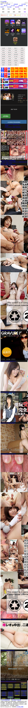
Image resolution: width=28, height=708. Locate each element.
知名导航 (17, 6)
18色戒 (16, 50)
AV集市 (22, 48)
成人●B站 (15, 56)
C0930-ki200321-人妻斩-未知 (15, 89)
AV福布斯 (3, 56)
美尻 (20, 100)
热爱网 (3, 692)
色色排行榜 (3, 687)
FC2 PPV (13, 5)
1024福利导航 (24, 683)
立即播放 (5, 116)
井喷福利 (3, 62)
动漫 (19, 11)
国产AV (5, 5)
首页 (2, 4)
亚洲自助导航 (24, 691)
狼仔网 (16, 52)
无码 (25, 8)
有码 (3, 11)
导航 (25, 11)
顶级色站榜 (17, 687)
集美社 (3, 64)
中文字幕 (23, 4)
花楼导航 (10, 695)
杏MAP (10, 15)
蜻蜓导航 (3, 60)
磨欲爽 (3, 695)
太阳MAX (9, 54)
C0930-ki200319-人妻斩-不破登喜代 (13, 127)
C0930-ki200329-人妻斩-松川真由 (12, 124)
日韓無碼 (6, 89)
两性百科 (9, 52)
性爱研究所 (10, 693)
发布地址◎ (17, 698)
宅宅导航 (24, 695)
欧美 (14, 11)
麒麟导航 (9, 60)
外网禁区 (10, 687)
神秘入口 (15, 48)
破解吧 (17, 693)
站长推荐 (3, 48)
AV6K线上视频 (19, 706)
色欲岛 (3, 50)
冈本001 (9, 56)
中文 (9, 8)
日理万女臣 (24, 685)
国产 (14, 8)
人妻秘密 (22, 60)
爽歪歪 (16, 64)
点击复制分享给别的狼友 (14, 122)
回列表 (6, 125)
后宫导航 (9, 62)
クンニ (24, 100)
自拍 (9, 11)
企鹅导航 (10, 684)
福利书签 (17, 695)
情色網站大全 (10, 697)
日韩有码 (16, 4)
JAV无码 (8, 4)
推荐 (3, 8)
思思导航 (4, 685)
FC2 (19, 8)
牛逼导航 (22, 50)
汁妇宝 (23, 693)
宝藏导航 (17, 685)
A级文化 (22, 52)
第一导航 (24, 15)
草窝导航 (10, 692)
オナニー (21, 101)
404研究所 (22, 62)
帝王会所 (9, 48)
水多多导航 (18, 15)
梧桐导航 (22, 58)
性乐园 (3, 52)
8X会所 (22, 54)
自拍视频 (21, 5)
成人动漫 (9, 6)
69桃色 (9, 50)
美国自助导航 (17, 691)
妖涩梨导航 (10, 685)
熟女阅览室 (16, 54)
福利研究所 (4, 15)
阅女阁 (16, 58)
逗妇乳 (22, 56)
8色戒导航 (16, 60)
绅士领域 (9, 64)
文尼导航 (17, 684)
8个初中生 (24, 687)
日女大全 (4, 693)
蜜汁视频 (4, 689)
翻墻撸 (3, 698)
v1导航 (9, 58)
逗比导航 (3, 54)
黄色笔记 (3, 58)
